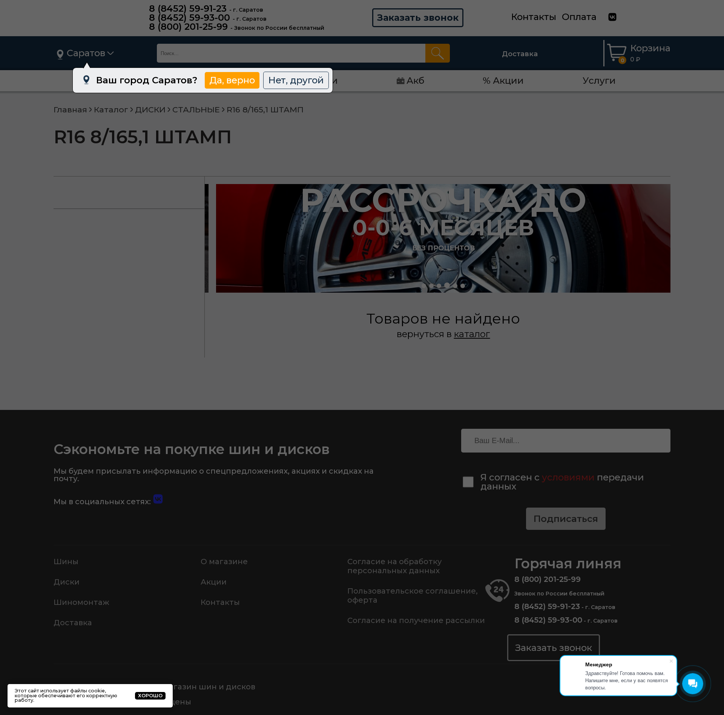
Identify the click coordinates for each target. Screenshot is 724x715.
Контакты (533, 16)
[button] (424, 286)
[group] (443, 238)
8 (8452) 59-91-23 (188, 8)
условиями (568, 477)
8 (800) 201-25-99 (188, 26)
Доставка (520, 54)
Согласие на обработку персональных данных (394, 566)
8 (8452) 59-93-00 (189, 17)
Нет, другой (296, 80)
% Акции (503, 80)
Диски (67, 581)
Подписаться (566, 518)
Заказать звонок (418, 17)
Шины (66, 561)
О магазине (224, 561)
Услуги (599, 80)
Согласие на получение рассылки (416, 620)
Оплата (579, 16)
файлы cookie (87, 691)
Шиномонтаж (81, 602)
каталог (472, 333)
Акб (415, 80)
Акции (214, 581)
